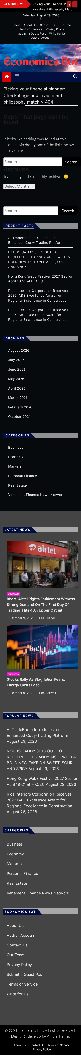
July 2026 (16, 360)
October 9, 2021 (22, 618)
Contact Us (47, 25)
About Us (30, 25)
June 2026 (17, 369)
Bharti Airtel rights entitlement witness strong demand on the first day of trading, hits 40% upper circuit (41, 604)
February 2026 (20, 407)
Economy (15, 457)
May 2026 (16, 379)
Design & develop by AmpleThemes (40, 1036)
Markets (15, 466)
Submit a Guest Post (32, 33)
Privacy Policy (55, 29)
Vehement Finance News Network (36, 495)
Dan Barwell (47, 693)
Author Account (41, 37)
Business (16, 447)
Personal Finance (22, 476)
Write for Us (57, 33)
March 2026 (18, 398)
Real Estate (17, 485)
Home (16, 25)
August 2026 (18, 350)
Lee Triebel (47, 618)
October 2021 (19, 417)
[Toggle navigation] (17, 76)
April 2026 (16, 388)
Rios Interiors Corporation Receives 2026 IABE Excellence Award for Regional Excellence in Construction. (39, 296)
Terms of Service (31, 29)
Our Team (65, 25)
